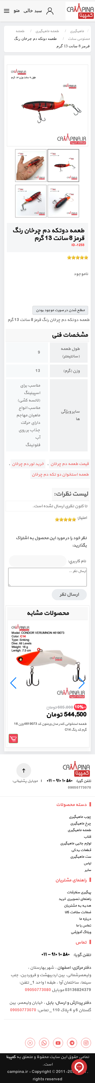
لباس (87, 863)
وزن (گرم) (71, 371)
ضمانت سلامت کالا (78, 912)
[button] (12, 11)
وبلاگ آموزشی (81, 932)
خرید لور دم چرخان (28, 464)
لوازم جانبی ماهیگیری (75, 843)
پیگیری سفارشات (79, 892)
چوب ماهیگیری (80, 817)
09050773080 (38, 990)
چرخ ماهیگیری (80, 823)
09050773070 (23, 1010)
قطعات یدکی (81, 850)
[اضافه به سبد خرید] (13, 738)
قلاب (87, 837)
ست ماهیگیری (80, 857)
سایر (88, 870)
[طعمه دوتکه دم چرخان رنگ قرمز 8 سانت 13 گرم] (47, 105)
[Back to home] (80, 11)
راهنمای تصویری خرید (74, 899)
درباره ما (85, 919)
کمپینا (11, 1057)
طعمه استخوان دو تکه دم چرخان (60, 474)
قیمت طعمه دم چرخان (69, 464)
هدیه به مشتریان (77, 905)
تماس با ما (83, 925)
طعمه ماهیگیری (79, 830)
